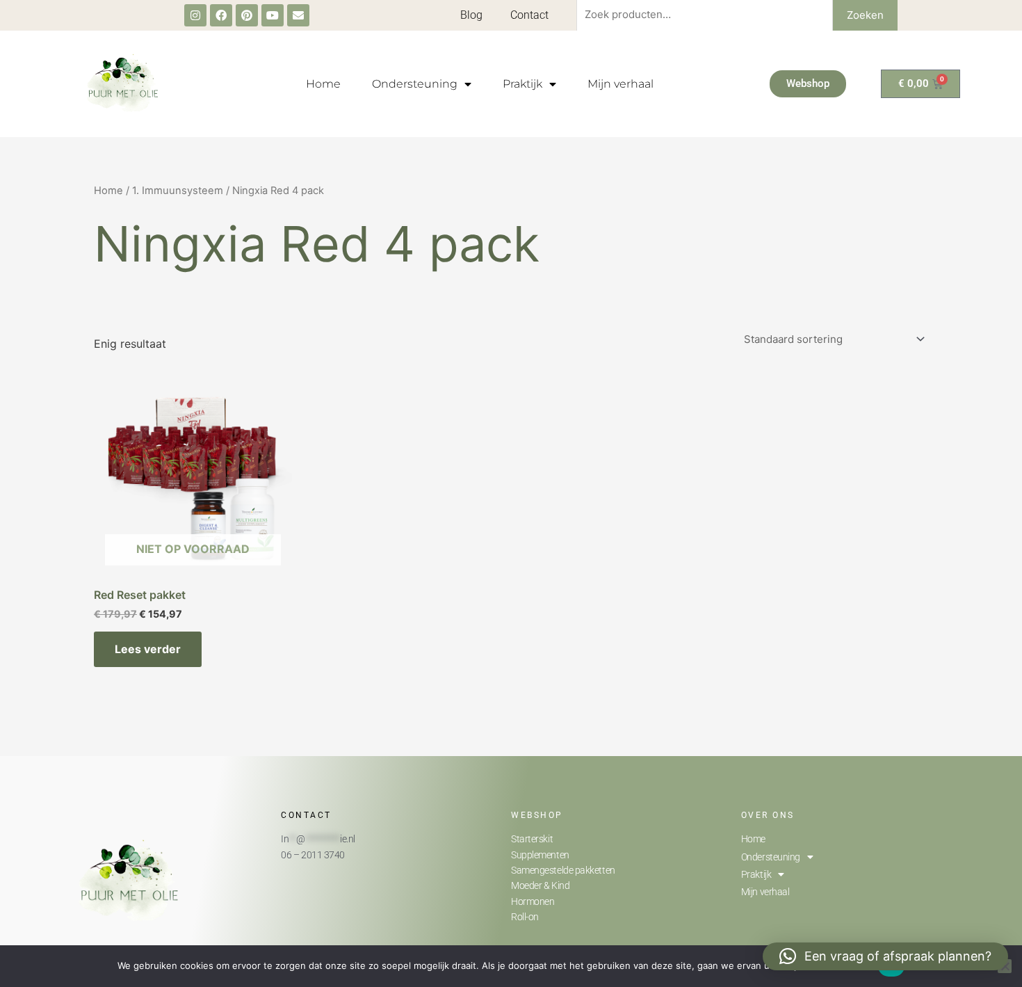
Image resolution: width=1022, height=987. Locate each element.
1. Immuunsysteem (177, 190)
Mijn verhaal (620, 83)
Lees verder (148, 649)
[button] (885, 956)
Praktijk (522, 83)
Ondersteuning (414, 83)
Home (323, 83)
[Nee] (1005, 966)
